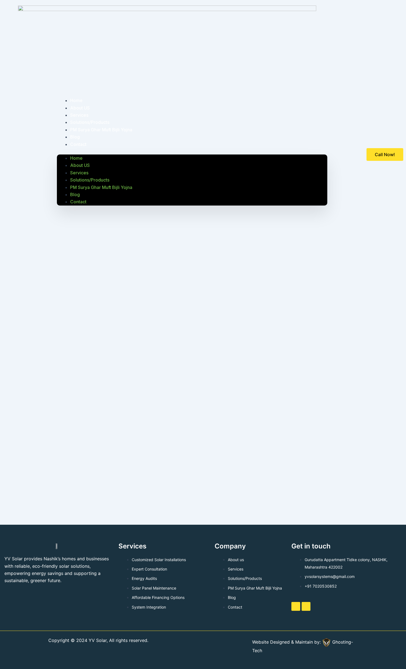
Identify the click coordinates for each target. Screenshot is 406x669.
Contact (78, 144)
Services (79, 172)
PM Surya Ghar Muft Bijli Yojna (101, 129)
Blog (75, 194)
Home (76, 158)
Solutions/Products (89, 180)
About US (80, 165)
